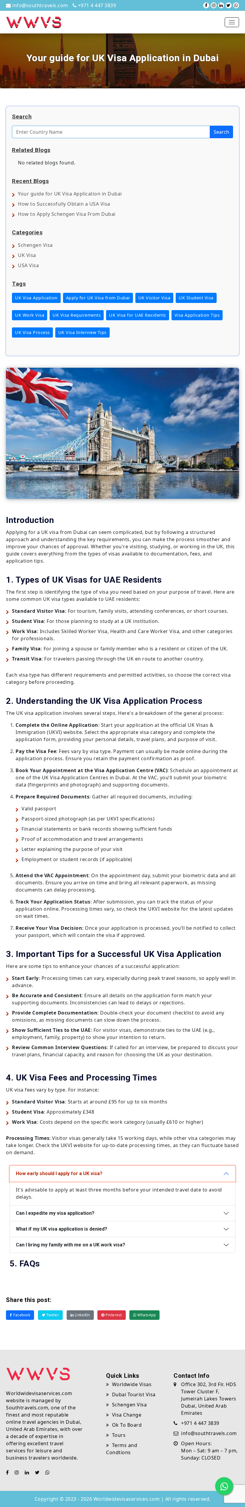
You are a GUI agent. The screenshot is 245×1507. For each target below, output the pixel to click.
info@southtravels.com (39, 5)
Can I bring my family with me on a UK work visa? (70, 1245)
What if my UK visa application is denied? (61, 1229)
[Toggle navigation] (232, 22)
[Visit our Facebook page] (206, 5)
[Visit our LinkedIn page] (221, 5)
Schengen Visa (35, 245)
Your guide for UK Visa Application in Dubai (70, 193)
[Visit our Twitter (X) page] (229, 5)
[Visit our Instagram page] (214, 5)
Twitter (52, 1314)
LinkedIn (82, 1314)
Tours (118, 1435)
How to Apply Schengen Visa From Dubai (67, 214)
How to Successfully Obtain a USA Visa (64, 204)
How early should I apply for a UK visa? (59, 1173)
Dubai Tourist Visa (134, 1394)
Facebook (21, 1314)
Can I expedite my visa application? (55, 1213)
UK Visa (27, 255)
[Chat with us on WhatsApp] (236, 5)
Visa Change (126, 1414)
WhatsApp (146, 1314)
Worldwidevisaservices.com (127, 1499)
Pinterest (113, 1314)
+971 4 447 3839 (96, 5)
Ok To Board (127, 1425)
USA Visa (28, 265)
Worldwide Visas (131, 1384)
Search (221, 132)
